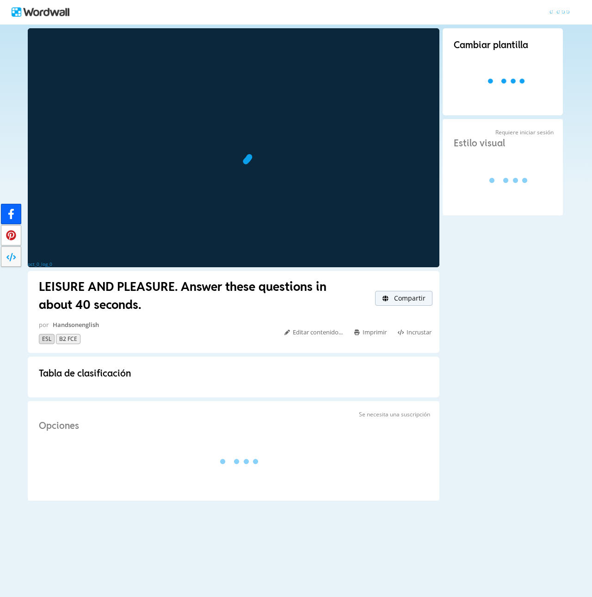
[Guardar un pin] (11, 235)
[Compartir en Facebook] (11, 214)
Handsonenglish (76, 324)
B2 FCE (68, 339)
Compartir (409, 298)
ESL (46, 339)
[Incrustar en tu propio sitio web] (11, 256)
